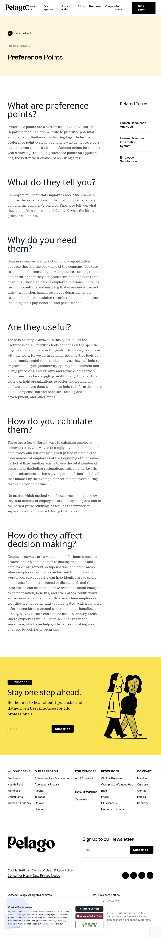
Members (14, 790)
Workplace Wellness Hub (117, 784)
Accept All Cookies (89, 908)
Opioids (39, 803)
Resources (95, 6)
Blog (104, 790)
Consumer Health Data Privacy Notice (34, 875)
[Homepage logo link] (16, 7)
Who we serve (30, 8)
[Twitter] (125, 875)
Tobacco (40, 796)
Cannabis (41, 809)
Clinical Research (112, 778)
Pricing (81, 6)
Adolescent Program (48, 784)
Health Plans (15, 784)
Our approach (49, 8)
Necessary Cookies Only (89, 916)
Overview (81, 799)
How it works (64, 8)
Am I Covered (84, 778)
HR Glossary (109, 803)
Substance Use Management (53, 778)
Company (110, 6)
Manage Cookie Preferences (89, 924)
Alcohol (39, 790)
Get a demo (141, 7)
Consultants (15, 796)
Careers (142, 784)
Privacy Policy (63, 870)
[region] (56, 916)
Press (105, 796)
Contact (142, 790)
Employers (14, 778)
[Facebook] (133, 875)
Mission (142, 778)
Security (142, 803)
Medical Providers (19, 803)
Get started (119, 8)
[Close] (103, 902)
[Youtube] (150, 875)
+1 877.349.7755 (108, 900)
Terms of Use (41, 870)
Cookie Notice (16, 927)
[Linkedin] (141, 875)
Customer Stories (112, 809)
